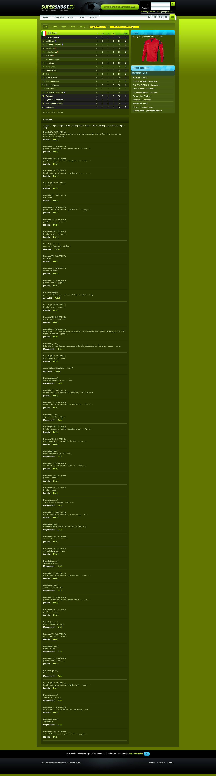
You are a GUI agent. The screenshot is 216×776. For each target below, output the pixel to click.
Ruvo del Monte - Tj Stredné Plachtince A (147, 111)
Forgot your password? (165, 12)
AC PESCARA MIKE (54, 45)
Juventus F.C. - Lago (140, 103)
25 (116, 125)
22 (106, 125)
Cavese (49, 56)
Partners (170, 762)
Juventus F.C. (51, 70)
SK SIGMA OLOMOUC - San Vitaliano (146, 85)
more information (136, 66)
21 (103, 125)
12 (72, 125)
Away (63, 27)
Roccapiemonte (52, 81)
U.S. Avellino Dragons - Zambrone (145, 92)
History (82, 27)
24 (113, 125)
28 (45, 128)
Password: (146, 8)
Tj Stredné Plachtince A (55, 100)
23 (110, 125)
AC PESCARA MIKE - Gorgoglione (145, 81)
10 (66, 125)
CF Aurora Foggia (53, 59)
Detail (55, 140)
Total (45, 27)
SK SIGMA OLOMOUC (55, 92)
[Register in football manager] (120, 9)
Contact (152, 762)
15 (83, 125)
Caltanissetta (51, 52)
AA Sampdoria (52, 37)
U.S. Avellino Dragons (54, 103)
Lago (48, 74)
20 (99, 125)
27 (123, 125)
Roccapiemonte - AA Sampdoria (144, 89)
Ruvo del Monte (52, 85)
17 (89, 125)
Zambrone (50, 107)
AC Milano (50, 41)
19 (96, 125)
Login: (147, 4)
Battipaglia (50, 48)
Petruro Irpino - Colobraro (142, 96)
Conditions (161, 762)
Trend (72, 27)
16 (86, 125)
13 (76, 125)
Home (54, 27)
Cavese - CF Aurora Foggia (143, 107)
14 (79, 125)
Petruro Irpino (51, 78)
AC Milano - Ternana (140, 78)
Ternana (49, 96)
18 (93, 125)
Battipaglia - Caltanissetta (142, 100)
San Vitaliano (51, 89)
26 (120, 125)
